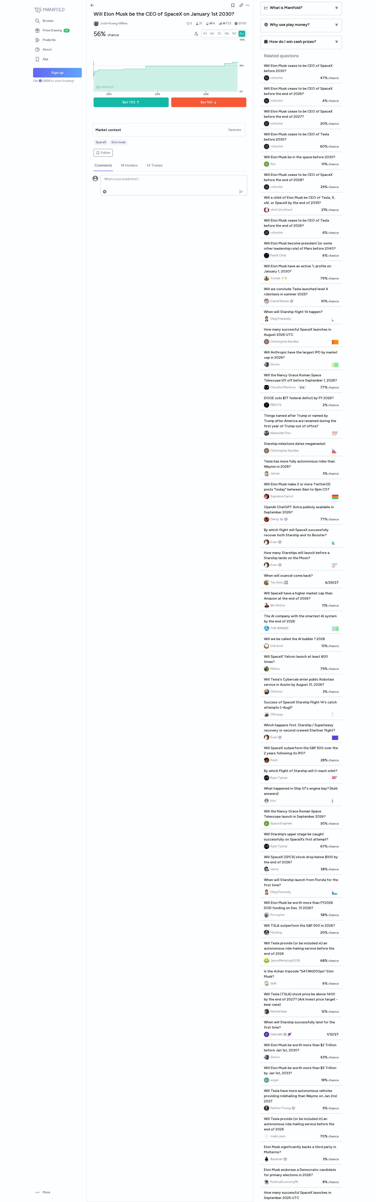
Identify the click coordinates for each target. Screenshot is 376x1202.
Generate (234, 130)
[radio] (205, 34)
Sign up (57, 73)
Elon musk (118, 142)
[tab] (103, 165)
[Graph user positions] (196, 33)
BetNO (207, 102)
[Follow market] (232, 5)
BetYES (129, 102)
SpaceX (101, 142)
